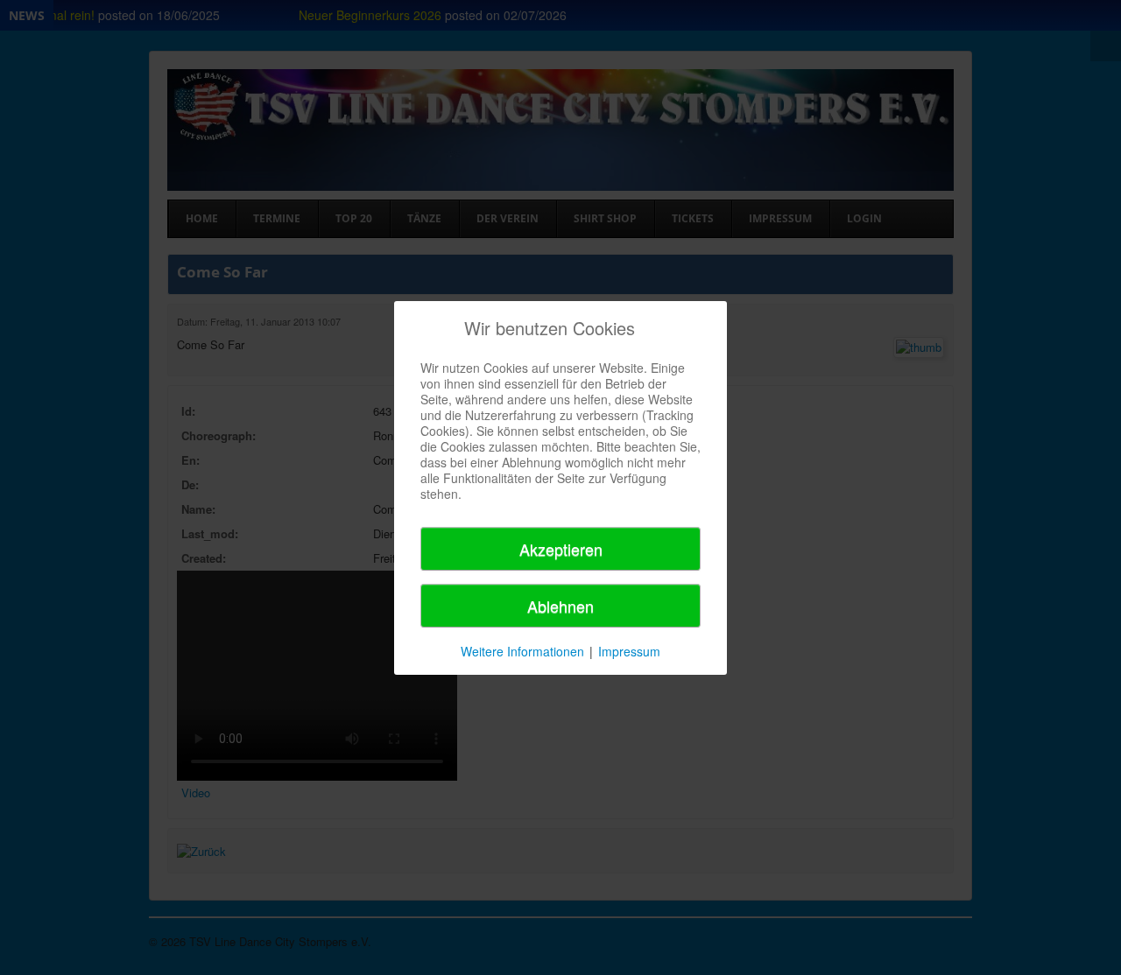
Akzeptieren (561, 548)
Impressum (629, 651)
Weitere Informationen (522, 651)
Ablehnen (560, 605)
